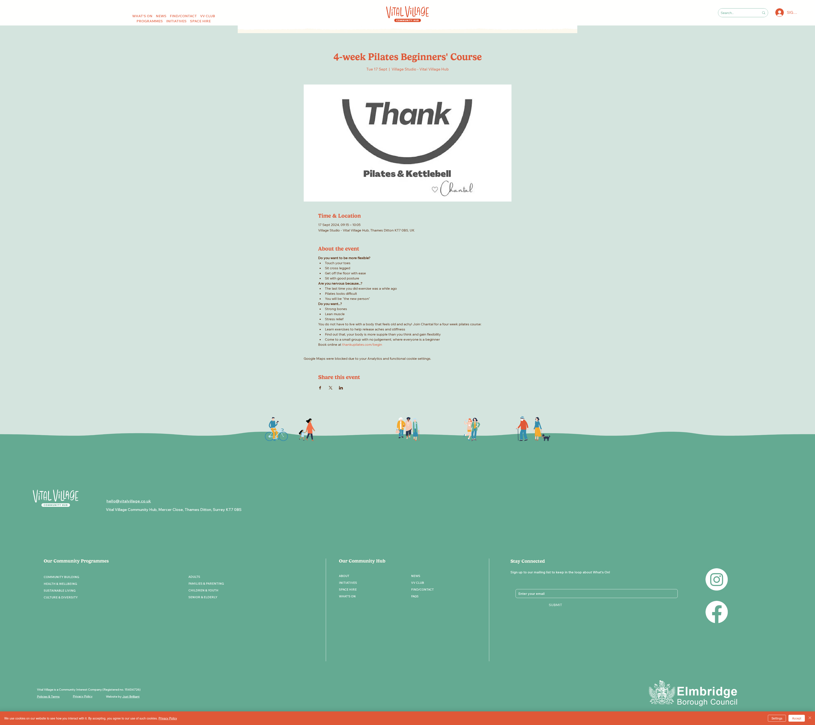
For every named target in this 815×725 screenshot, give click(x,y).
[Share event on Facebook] (320, 387)
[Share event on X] (331, 387)
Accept (796, 718)
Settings (776, 718)
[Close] (809, 718)
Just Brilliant (131, 696)
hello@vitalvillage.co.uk (129, 501)
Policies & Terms (48, 696)
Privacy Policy (168, 718)
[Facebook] (716, 612)
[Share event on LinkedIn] (341, 387)
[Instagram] (716, 579)
